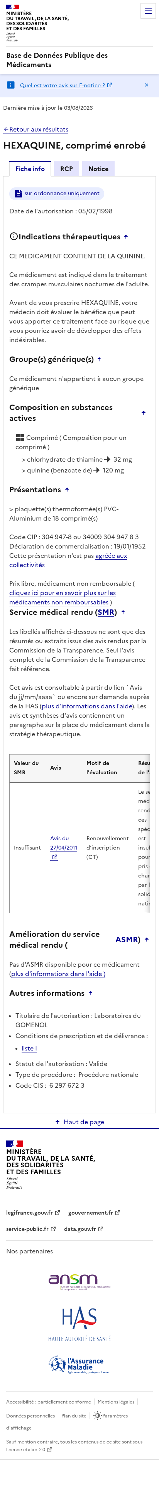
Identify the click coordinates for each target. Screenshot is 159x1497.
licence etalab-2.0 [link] (25, 1449)
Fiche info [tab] (30, 168)
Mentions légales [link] (116, 1401)
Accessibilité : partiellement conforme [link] (48, 1401)
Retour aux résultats (38, 129)
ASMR (126, 939)
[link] (79, 60)
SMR (106, 612)
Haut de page (84, 1122)
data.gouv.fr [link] (80, 1229)
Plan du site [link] (73, 1415)
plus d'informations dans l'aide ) (58, 973)
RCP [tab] (66, 168)
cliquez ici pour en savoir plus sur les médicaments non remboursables (62, 597)
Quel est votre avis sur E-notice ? (62, 85)
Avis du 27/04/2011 (63, 843)
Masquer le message (146, 85)
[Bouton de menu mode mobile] (148, 11)
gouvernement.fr (90, 1213)
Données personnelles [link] (30, 1415)
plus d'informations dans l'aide (87, 706)
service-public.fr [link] (27, 1229)
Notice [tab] (98, 168)
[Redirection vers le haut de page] (127, 236)
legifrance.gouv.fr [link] (29, 1213)
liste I (29, 1048)
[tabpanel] (79, 644)
